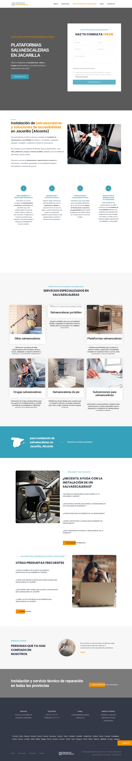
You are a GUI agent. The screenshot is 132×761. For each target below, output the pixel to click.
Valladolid (103, 739)
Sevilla (68, 739)
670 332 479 (54, 715)
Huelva (14, 739)
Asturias (45, 736)
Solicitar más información (75, 543)
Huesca (20, 739)
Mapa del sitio (116, 754)
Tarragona (79, 739)
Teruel (85, 739)
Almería (39, 736)
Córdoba (95, 736)
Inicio (56, 4)
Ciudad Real (87, 736)
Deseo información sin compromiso (105, 685)
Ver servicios (19, 77)
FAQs (101, 4)
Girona (101, 736)
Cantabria (72, 736)
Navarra (55, 739)
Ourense (62, 739)
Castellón (79, 736)
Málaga (43, 739)
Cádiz (66, 736)
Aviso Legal (22, 753)
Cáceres (60, 736)
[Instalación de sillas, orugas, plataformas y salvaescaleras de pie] (66, 753)
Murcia (49, 739)
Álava (21, 736)
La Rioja (26, 739)
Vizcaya (109, 739)
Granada (107, 736)
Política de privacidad (81, 76)
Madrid (38, 739)
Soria (73, 739)
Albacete (27, 736)
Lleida (32, 739)
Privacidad (32, 753)
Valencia (96, 739)
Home (13, 753)
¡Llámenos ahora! (25, 611)
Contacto (111, 4)
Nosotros (65, 4)
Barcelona (53, 736)
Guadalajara (115, 736)
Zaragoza (117, 739)
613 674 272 (55, 717)
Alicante (33, 736)
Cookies (41, 753)
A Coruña (15, 736)
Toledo (90, 739)
